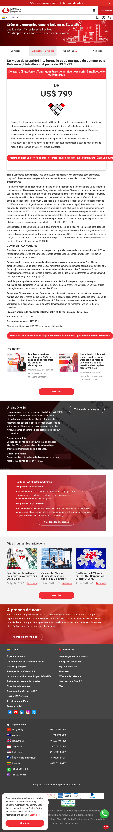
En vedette (15, 51)
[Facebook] (9, 712)
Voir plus (56, 391)
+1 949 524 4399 (39, 752)
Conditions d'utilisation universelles (25, 661)
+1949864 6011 (39, 757)
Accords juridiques (16, 666)
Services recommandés (43, 51)
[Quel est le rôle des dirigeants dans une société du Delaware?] (56, 558)
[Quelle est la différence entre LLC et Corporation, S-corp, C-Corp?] (91, 558)
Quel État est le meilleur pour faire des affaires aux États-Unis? (22, 576)
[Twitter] (34, 712)
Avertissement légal (17, 701)
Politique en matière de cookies (23, 681)
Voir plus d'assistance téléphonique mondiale (56, 784)
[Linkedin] (22, 712)
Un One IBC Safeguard (18, 696)
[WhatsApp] (104, 813)
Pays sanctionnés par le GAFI (22, 691)
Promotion (97, 51)
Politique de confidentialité (21, 671)
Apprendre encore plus (25, 637)
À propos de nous (16, 656)
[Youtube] (15, 712)
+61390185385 (39, 735)
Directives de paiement (19, 686)
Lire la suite (32, 583)
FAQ (61, 686)
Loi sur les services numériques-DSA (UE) (29, 676)
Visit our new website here (71, 3)
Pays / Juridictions (68, 666)
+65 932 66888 (19, 774)
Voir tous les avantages (86, 409)
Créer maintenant (105, 10)
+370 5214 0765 (39, 763)
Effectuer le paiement (70, 676)
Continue (25, 823)
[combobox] (16, 17)
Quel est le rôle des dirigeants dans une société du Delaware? (53, 576)
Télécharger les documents (73, 656)
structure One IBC (49, 823)
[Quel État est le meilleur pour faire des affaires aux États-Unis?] (22, 558)
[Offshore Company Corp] (12, 10)
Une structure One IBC (70, 681)
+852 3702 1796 (39, 729)
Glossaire (64, 671)
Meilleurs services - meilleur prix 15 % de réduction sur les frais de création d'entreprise (40, 360)
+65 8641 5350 (20, 769)
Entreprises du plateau (70, 661)
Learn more (35, 815)
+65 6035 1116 (39, 746)
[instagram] (28, 712)
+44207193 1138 (39, 740)
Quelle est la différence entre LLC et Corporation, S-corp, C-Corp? (90, 576)
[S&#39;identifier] (103, 17)
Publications (68, 51)
